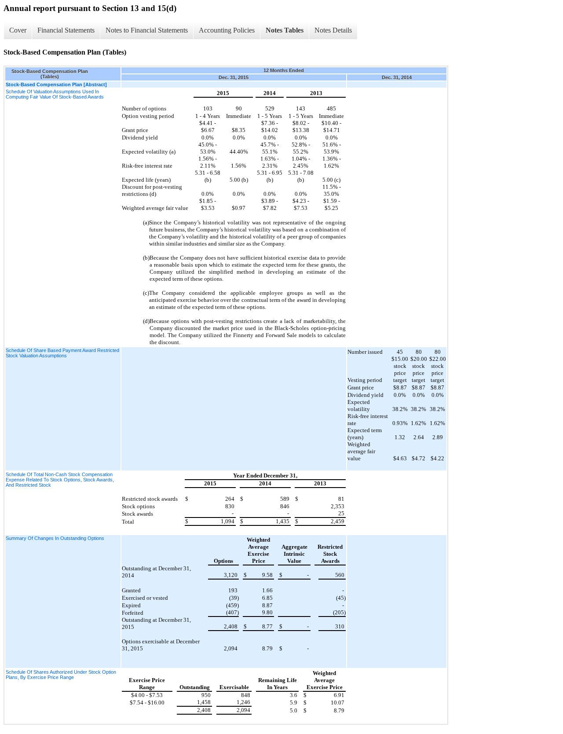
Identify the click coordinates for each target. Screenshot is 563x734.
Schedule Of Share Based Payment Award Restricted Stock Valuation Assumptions (62, 353)
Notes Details (333, 30)
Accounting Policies (227, 30)
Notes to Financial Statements (147, 30)
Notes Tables (284, 30)
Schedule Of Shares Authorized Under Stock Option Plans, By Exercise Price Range (61, 674)
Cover (17, 30)
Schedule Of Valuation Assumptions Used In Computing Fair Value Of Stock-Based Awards (55, 94)
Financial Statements (66, 30)
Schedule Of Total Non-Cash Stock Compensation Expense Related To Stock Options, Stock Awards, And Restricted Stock (60, 480)
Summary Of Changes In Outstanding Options (55, 538)
